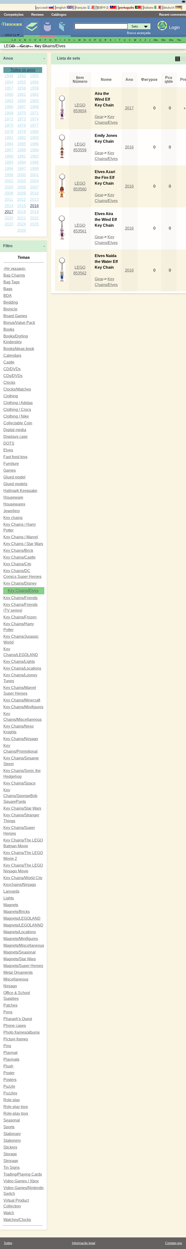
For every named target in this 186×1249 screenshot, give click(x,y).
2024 (21, 224)
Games (9, 470)
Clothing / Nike (16, 416)
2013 (34, 199)
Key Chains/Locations (22, 668)
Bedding (10, 302)
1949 (9, 76)
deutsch (169, 7)
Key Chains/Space (19, 783)
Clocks (9, 382)
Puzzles (10, 1093)
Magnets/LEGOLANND (23, 925)
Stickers (10, 1147)
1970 (21, 113)
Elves (8, 450)
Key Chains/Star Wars (22, 808)
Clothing (10, 396)
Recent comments (172, 14)
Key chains (13, 518)
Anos (8, 58)
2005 (9, 187)
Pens (7, 1012)
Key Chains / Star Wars (23, 544)
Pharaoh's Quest (17, 1019)
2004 (34, 181)
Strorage (10, 1161)
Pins (7, 1046)
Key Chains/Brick (18, 550)
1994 (21, 162)
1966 (9, 107)
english (61, 7)
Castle (9, 362)
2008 (9, 193)
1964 (21, 101)
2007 (34, 187)
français (82, 7)
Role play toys (15, 1107)
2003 (21, 181)
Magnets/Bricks (16, 912)
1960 (9, 94)
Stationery (12, 1140)
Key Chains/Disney (20, 583)
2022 (34, 218)
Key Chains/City (17, 564)
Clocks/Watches (17, 389)
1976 (21, 125)
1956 (34, 82)
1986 (34, 144)
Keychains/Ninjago (19, 885)
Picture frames (15, 1039)
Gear (99, 117)
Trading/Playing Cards (22, 1174)
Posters (9, 1080)
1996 (9, 169)
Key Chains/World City (22, 878)
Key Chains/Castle (19, 557)
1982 (21, 138)
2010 (34, 193)
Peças (63, 27)
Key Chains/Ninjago (20, 739)
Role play (11, 1100)
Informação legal (83, 1243)
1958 (21, 88)
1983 (34, 138)
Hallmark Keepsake (20, 491)
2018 (21, 212)
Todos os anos (22, 70)
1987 (9, 150)
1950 (21, 76)
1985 (21, 144)
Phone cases (14, 1026)
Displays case (15, 437)
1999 (9, 175)
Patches (10, 1005)
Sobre (8, 1243)
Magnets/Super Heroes (23, 966)
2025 (34, 224)
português (127, 7)
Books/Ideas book (18, 349)
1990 (9, 156)
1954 (9, 82)
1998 (34, 169)
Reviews (37, 14)
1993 (9, 162)
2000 (21, 175)
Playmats (11, 1059)
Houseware (13, 497)
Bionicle (10, 309)
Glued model (14, 477)
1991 (21, 156)
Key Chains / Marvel (20, 537)
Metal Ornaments (18, 972)
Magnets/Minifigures (20, 939)
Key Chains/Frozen (20, 617)
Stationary (12, 1134)
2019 (34, 212)
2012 (21, 199)
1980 (34, 132)
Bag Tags (11, 282)
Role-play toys (15, 1113)
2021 (21, 218)
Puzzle (9, 1086)
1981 (9, 138)
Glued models (15, 484)
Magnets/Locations (19, 932)
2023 (9, 224)
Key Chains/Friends (20, 598)
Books (8, 329)
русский (42, 7)
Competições (13, 14)
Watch (8, 1213)
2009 (21, 193)
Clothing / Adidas (18, 403)
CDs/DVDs (13, 376)
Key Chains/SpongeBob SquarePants (20, 796)
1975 (9, 125)
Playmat (10, 1053)
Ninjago (10, 986)
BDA (7, 296)
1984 (9, 144)
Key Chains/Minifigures (23, 707)
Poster (9, 1073)
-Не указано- (14, 269)
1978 (9, 132)
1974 (34, 119)
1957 (9, 88)
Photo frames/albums (21, 1032)
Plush (8, 1066)
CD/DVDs (12, 369)
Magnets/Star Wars (19, 959)
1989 (34, 150)
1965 (34, 101)
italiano (149, 7)
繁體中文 (103, 7)
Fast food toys (15, 457)
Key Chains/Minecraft (21, 700)
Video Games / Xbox (21, 1181)
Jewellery (11, 511)
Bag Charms (14, 275)
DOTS (8, 443)
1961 (21, 94)
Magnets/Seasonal (19, 952)
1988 (21, 150)
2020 (9, 218)
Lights (8, 898)
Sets (31, 27)
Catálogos (58, 14)
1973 (21, 119)
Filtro (8, 246)
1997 (21, 169)
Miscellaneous (15, 979)
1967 (21, 107)
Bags (7, 289)
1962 (34, 94)
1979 (21, 132)
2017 (9, 212)
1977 (34, 125)
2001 (34, 175)
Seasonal (11, 1120)
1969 (9, 113)
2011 (9, 199)
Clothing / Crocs (17, 409)
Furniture (11, 464)
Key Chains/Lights (19, 662)
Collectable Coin (17, 423)
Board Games (15, 316)
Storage (10, 1154)
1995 (34, 162)
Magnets (10, 905)
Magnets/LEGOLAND (21, 918)
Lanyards (11, 891)
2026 (21, 230)
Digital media (14, 430)
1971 (34, 113)
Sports (9, 1127)
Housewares (14, 504)
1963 (9, 101)
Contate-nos (173, 1243)
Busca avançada (138, 33)
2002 (9, 181)
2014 (9, 206)
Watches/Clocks (17, 1220)
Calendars (12, 355)
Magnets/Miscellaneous (23, 945)
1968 (34, 107)
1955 (21, 82)
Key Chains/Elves (23, 591)
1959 (34, 88)
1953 (34, 76)
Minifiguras (47, 27)
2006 (21, 187)
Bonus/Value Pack (19, 323)
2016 (34, 206)
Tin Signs (11, 1167)
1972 (9, 119)
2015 (21, 206)
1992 (34, 156)
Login (174, 27)
